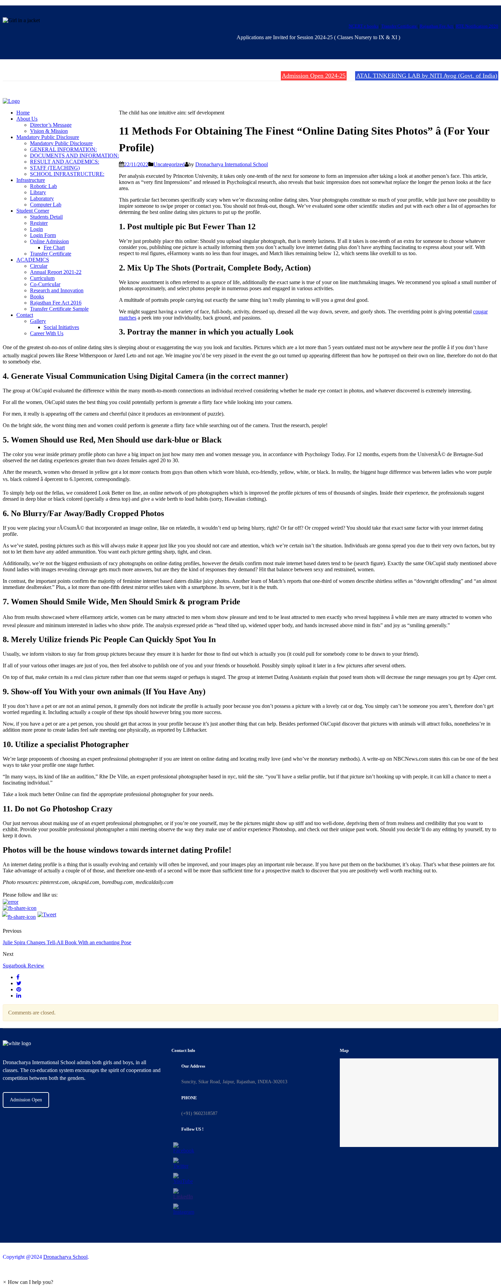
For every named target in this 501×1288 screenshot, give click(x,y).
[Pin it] (18, 989)
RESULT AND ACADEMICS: (64, 162)
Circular (38, 266)
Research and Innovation (57, 290)
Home (23, 112)
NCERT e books (363, 26)
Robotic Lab (43, 186)
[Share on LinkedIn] (18, 995)
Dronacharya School (65, 1257)
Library (38, 192)
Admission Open (26, 1099)
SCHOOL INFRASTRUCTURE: (67, 174)
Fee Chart (54, 247)
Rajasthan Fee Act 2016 (55, 303)
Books (37, 296)
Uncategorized (169, 164)
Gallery (38, 321)
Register (39, 223)
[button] (28, 1282)
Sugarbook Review (23, 965)
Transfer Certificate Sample (59, 309)
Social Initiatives (61, 327)
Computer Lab (45, 204)
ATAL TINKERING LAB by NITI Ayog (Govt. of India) (426, 75)
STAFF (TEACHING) (55, 168)
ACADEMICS (32, 260)
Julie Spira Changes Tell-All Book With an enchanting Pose (67, 942)
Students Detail (46, 217)
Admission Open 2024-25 (314, 75)
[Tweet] (18, 983)
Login (36, 229)
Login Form (43, 235)
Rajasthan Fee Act (437, 26)
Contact (24, 315)
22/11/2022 (136, 164)
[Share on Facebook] (17, 977)
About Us (26, 119)
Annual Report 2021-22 (55, 272)
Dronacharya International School (231, 164)
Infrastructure (30, 180)
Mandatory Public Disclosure (47, 137)
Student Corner (32, 211)
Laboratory (42, 198)
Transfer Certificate (399, 26)
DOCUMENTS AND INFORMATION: (74, 155)
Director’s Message (51, 125)
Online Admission (49, 241)
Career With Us (46, 333)
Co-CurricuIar (45, 284)
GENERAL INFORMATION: (63, 149)
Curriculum (42, 278)
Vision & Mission (49, 131)
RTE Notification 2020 (477, 26)
